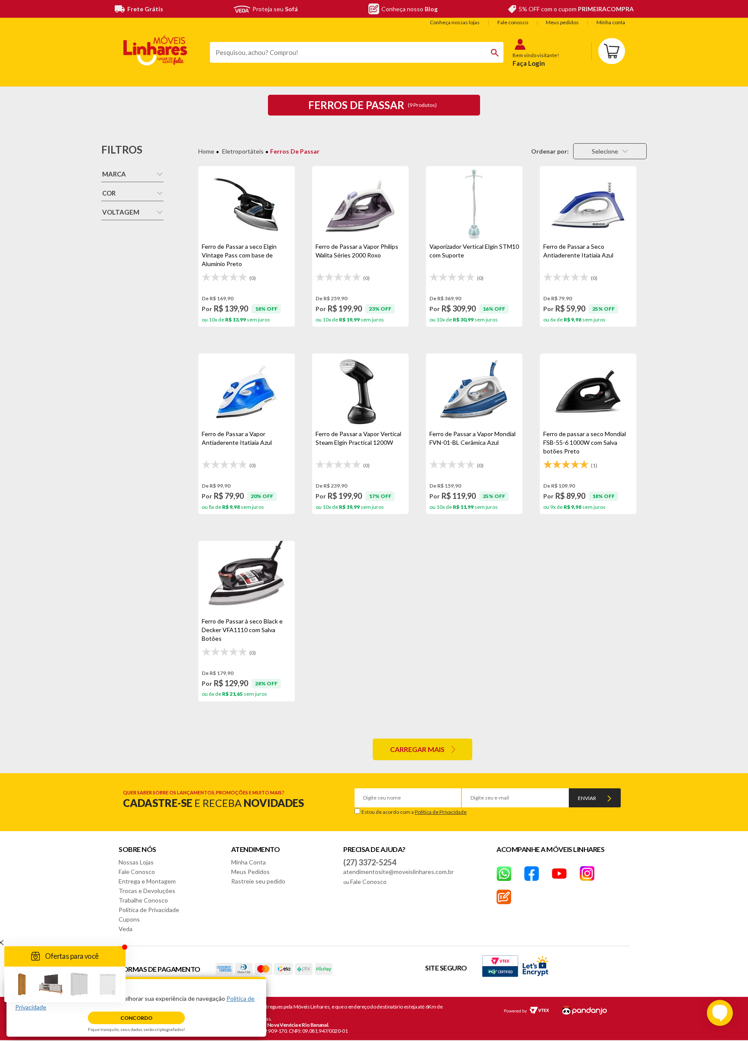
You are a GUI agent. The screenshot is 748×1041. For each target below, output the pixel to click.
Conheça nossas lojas (455, 22)
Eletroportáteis (243, 151)
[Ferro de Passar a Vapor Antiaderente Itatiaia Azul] (246, 391)
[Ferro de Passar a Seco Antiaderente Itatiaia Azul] (588, 204)
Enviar (587, 798)
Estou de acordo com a (414, 812)
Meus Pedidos (250, 871)
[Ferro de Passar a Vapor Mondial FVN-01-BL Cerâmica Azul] (474, 391)
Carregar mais (417, 749)
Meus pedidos (562, 22)
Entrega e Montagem (147, 881)
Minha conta (610, 22)
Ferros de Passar (294, 151)
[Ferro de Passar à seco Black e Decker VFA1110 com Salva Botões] (246, 579)
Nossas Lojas (136, 862)
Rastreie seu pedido (258, 881)
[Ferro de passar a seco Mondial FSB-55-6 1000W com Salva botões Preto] (588, 391)
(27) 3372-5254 (369, 862)
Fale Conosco (137, 871)
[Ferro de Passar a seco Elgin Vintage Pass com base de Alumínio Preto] (246, 204)
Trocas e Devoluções (147, 890)
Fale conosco (512, 22)
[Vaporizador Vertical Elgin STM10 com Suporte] (474, 204)
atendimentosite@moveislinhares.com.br (398, 871)
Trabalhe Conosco (143, 900)
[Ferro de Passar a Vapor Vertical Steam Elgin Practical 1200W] (360, 391)
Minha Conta (248, 862)
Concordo (136, 1018)
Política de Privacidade (441, 812)
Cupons (129, 919)
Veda (125, 928)
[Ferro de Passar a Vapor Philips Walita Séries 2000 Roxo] (360, 204)
